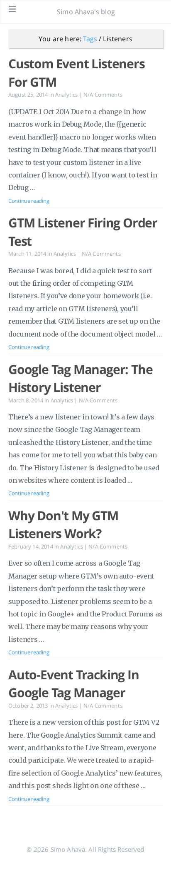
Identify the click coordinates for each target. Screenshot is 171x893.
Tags (90, 38)
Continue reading (28, 201)
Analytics (66, 94)
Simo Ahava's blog (86, 11)
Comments (102, 94)
